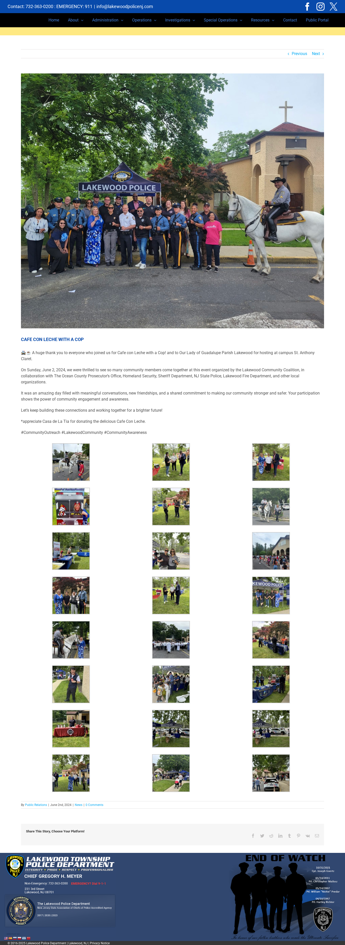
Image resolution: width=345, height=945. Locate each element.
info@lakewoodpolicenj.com (124, 6)
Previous (299, 53)
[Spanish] (10, 938)
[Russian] (15, 938)
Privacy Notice (100, 943)
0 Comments (94, 805)
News (78, 805)
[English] (6, 938)
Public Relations (36, 805)
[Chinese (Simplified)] (29, 938)
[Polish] (19, 938)
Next (316, 53)
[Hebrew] (24, 938)
